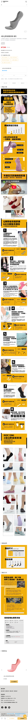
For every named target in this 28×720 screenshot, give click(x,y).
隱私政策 (11, 691)
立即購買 (22, 718)
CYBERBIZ (18, 715)
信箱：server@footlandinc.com (8, 700)
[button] (26, 670)
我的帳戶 (16, 691)
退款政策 (7, 691)
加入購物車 (11, 718)
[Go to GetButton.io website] (25, 718)
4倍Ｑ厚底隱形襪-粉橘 (9, 676)
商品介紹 (5, 83)
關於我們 (3, 691)
